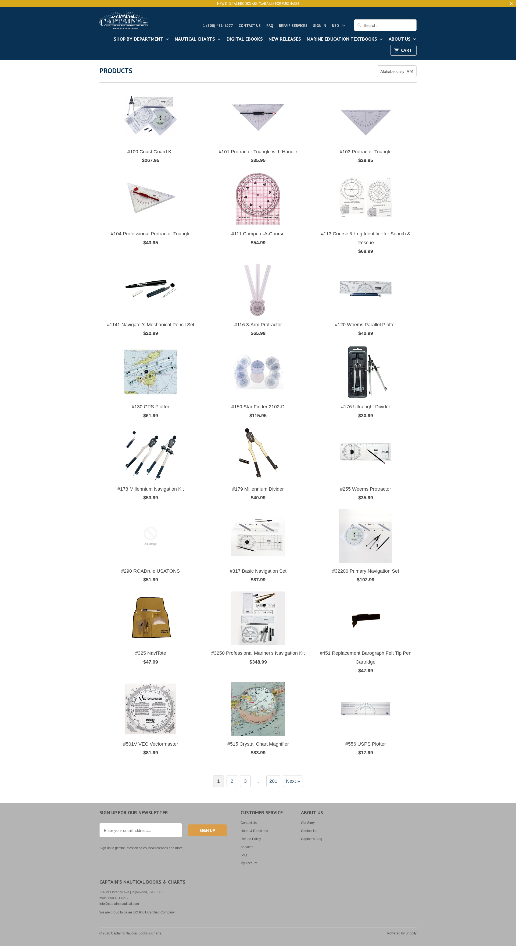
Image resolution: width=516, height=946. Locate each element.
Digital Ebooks (245, 39)
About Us (400, 39)
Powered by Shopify (402, 933)
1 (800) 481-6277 (218, 25)
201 (273, 781)
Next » (293, 781)
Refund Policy (251, 839)
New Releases (284, 39)
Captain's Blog (311, 839)
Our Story (308, 823)
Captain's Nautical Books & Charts (136, 933)
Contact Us (250, 25)
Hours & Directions (254, 831)
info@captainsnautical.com (119, 904)
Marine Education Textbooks (342, 39)
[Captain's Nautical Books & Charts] (123, 21)
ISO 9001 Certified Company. (154, 912)
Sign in (319, 25)
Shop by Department (139, 39)
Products (115, 70)
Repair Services (293, 25)
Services (247, 847)
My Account (249, 863)
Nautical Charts (195, 39)
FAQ (269, 25)
